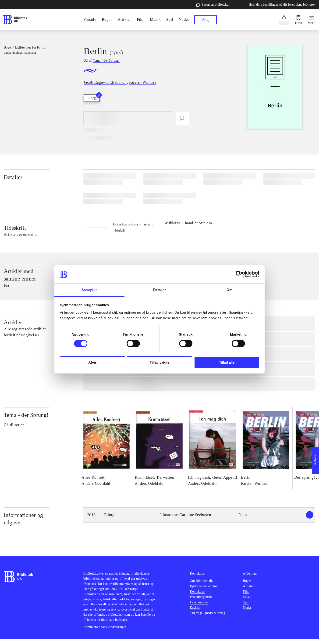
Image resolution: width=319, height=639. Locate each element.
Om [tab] (229, 290)
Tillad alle (226, 362)
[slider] (275, 87)
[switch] (133, 343)
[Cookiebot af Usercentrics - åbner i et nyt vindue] (239, 274)
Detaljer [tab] (159, 290)
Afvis (92, 362)
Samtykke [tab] (90, 290)
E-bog (92, 98)
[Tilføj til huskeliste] (182, 118)
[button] (199, 515)
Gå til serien (14, 424)
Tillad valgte (159, 362)
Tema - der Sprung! (26, 415)
